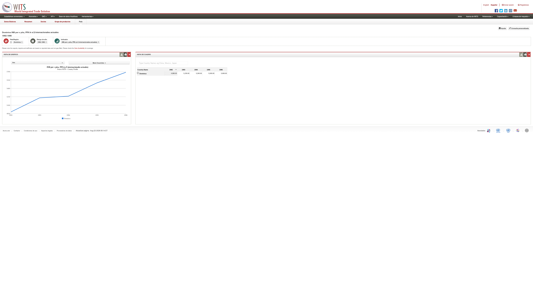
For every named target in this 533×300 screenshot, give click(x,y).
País (80, 21)
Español (494, 5)
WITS (28, 7)
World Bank (527, 130)
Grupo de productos (62, 21)
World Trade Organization (518, 130)
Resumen (28, 21)
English (486, 5)
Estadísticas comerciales (13, 16)
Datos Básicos (10, 21)
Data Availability (79, 48)
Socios (43, 21)
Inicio (460, 16)
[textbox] (163, 63)
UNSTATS (508, 130)
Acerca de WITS (472, 16)
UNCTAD (498, 130)
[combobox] (38, 62)
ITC (489, 130)
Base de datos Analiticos (68, 16)
